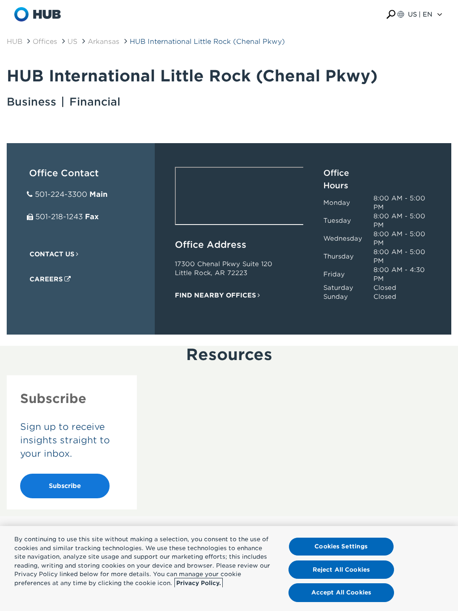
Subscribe (65, 485)
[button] (390, 14)
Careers (47, 279)
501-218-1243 (59, 216)
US (72, 42)
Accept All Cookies (341, 592)
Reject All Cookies (341, 569)
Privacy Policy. (198, 583)
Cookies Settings (341, 546)
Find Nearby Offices (216, 295)
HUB (14, 42)
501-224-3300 (61, 194)
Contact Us (53, 254)
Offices (45, 42)
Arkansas (103, 42)
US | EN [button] (420, 14)
